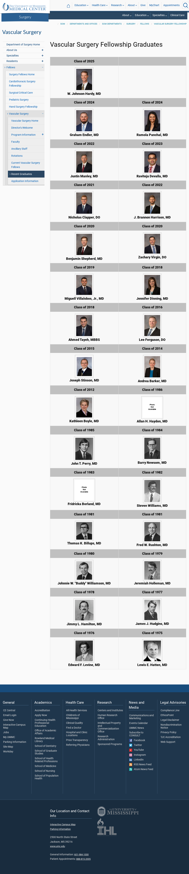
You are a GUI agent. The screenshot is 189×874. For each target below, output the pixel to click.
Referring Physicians (78, 745)
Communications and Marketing (141, 717)
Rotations (17, 155)
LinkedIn (138, 759)
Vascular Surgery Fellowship (170, 24)
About (131, 5)
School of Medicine (45, 766)
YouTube (138, 750)
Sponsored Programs (110, 744)
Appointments (171, 5)
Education (80, 5)
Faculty (15, 141)
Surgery (25, 16)
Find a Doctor (73, 727)
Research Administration (106, 738)
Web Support (168, 742)
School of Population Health (47, 777)
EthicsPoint (167, 715)
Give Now (8, 720)
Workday (8, 751)
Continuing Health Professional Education (45, 723)
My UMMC (9, 737)
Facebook (138, 740)
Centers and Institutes (110, 710)
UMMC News (136, 728)
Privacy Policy (168, 732)
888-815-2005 (83, 859)
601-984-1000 (81, 854)
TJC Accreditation (171, 737)
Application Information (24, 181)
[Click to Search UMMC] (185, 5)
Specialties (158, 15)
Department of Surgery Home (23, 44)
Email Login (9, 715)
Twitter (137, 745)
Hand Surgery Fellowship (23, 106)
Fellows (144, 24)
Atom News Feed (142, 769)
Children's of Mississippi (73, 717)
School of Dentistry (45, 746)
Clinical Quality (74, 723)
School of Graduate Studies (46, 752)
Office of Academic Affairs (45, 732)
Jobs (6, 732)
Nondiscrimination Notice (171, 726)
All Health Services (76, 710)
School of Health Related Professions (46, 760)
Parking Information (14, 742)
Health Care (98, 5)
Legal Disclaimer (170, 720)
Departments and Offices (83, 24)
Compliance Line (170, 710)
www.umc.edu (57, 846)
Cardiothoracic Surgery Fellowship (22, 83)
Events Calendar (138, 723)
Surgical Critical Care (21, 92)
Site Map (8, 746)
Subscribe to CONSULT (136, 734)
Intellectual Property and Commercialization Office (109, 727)
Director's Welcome (22, 127)
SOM (62, 24)
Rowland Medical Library (44, 740)
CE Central (9, 710)
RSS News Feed (142, 764)
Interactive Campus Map (14, 726)
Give (142, 5)
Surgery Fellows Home (22, 74)
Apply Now (41, 715)
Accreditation (42, 710)
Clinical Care (177, 15)
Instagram (139, 754)
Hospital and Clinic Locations (76, 734)
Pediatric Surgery (19, 99)
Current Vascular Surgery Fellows (25, 165)
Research (116, 5)
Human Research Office (107, 717)
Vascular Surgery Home (24, 120)
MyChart (154, 5)
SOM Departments (112, 24)
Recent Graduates (21, 174)
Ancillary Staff (19, 148)
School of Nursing (45, 771)
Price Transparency (77, 740)
